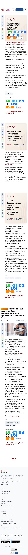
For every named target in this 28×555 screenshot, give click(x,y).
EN (11, 552)
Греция (17, 422)
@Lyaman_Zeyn (15, 416)
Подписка (3, 513)
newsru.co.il (8, 164)
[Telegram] (15, 535)
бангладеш (8, 93)
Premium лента (4, 493)
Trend (25, 54)
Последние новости (5, 491)
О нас (2, 499)
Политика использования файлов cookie (10, 528)
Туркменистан (9, 278)
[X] (8, 535)
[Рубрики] (25, 9)
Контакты (3, 503)
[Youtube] (12, 535)
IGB (14, 425)
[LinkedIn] (18, 535)
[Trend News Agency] (5, 471)
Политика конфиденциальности (8, 523)
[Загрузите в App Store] (5, 542)
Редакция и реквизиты (6, 501)
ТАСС (15, 56)
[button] (2, 16)
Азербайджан (9, 422)
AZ (14, 552)
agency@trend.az (4, 484)
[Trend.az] (5, 10)
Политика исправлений (6, 508)
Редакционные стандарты (7, 505)
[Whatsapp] (2, 535)
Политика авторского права (8, 525)
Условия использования (7, 521)
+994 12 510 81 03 (5, 482)
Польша (18, 278)
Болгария (8, 425)
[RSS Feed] (21, 535)
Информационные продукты (8, 515)
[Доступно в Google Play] (15, 542)
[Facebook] (5, 535)
